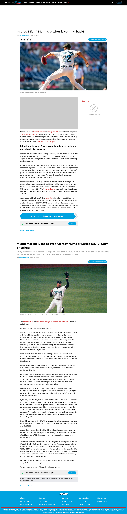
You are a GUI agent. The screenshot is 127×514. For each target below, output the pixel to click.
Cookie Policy (102, 501)
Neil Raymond (24, 35)
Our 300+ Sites (84, 498)
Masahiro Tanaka (49, 189)
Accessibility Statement (47, 504)
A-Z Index (65, 504)
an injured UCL (53, 132)
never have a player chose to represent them (52, 322)
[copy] (31, 39)
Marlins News (30, 230)
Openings (42, 498)
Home (22, 230)
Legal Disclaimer (26, 504)
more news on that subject (45, 141)
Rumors (31, 2)
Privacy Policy (67, 501)
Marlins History (30, 486)
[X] (116, 2)
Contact (65, 498)
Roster (54, 2)
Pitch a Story (43, 501)
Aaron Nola (49, 198)
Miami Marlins (28, 322)
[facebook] (112, 2)
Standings (46, 2)
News (25, 2)
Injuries (60, 2)
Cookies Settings (84, 504)
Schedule (39, 2)
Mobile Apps (101, 498)
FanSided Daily (25, 501)
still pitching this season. (28, 134)
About (22, 498)
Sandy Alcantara (39, 132)
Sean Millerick (24, 257)
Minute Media (11, 509)
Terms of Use (83, 501)
